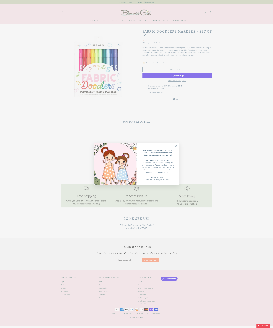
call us (168, 167)
